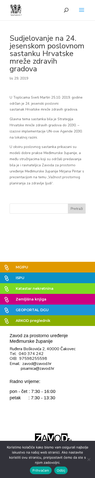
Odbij (61, 470)
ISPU (20, 278)
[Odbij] (88, 459)
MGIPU (22, 267)
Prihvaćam (40, 470)
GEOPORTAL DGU (32, 310)
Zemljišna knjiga (31, 299)
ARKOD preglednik (33, 320)
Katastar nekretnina (34, 288)
